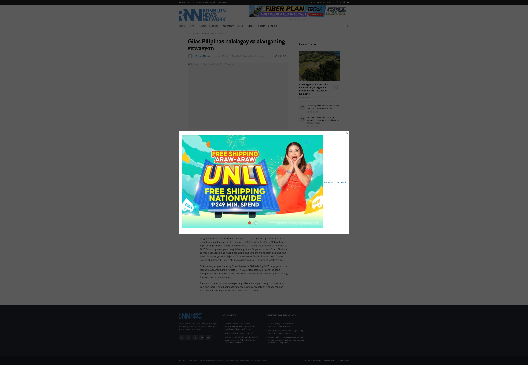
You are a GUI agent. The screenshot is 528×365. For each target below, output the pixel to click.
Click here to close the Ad (334, 182)
